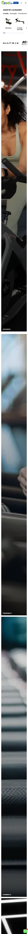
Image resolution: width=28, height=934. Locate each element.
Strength (13, 13)
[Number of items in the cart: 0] (21, 2)
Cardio (6, 13)
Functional (22, 13)
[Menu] (25, 2)
